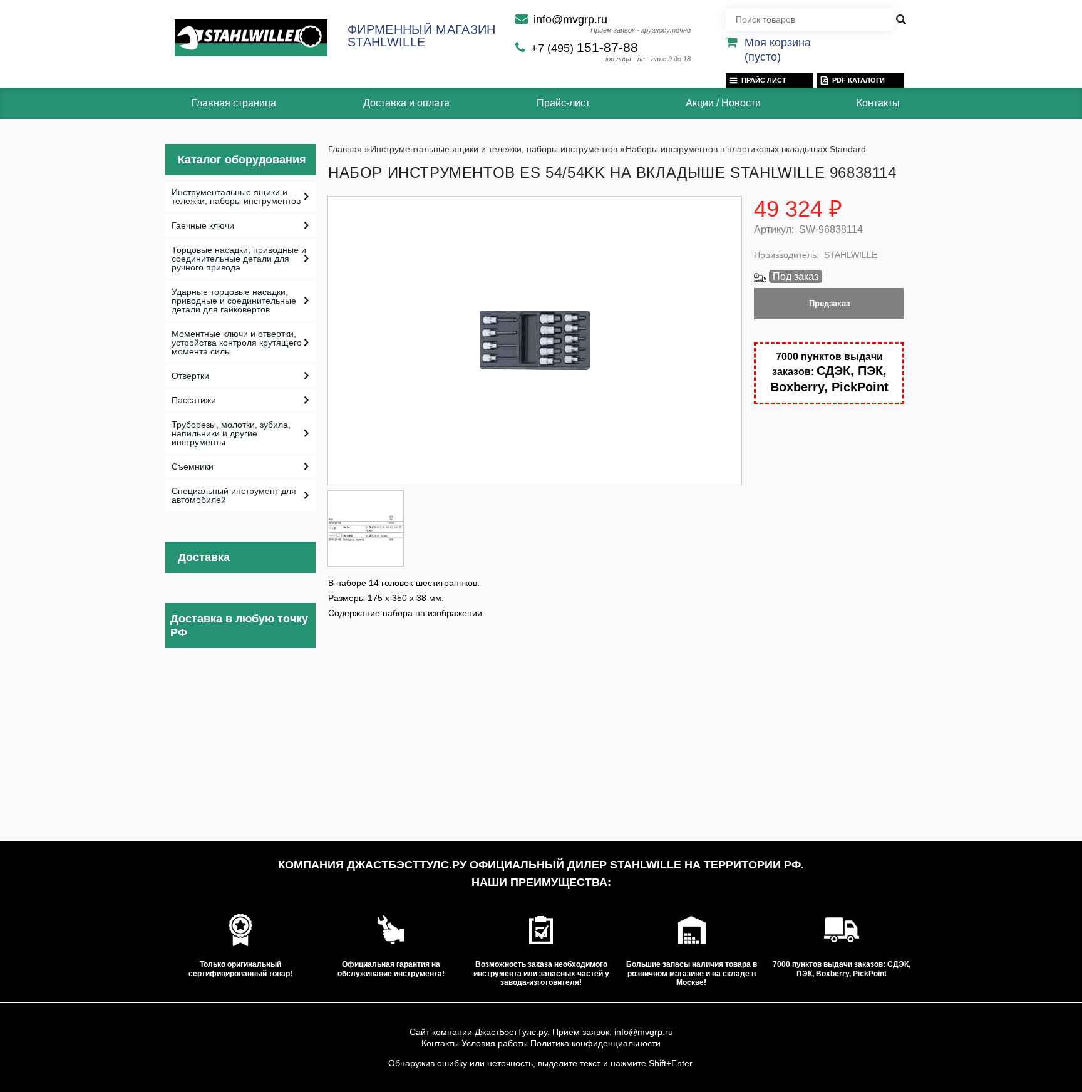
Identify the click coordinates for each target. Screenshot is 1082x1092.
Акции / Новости (723, 103)
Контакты (878, 103)
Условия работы (494, 1043)
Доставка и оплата (406, 103)
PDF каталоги (858, 80)
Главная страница (234, 103)
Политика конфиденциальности (595, 1043)
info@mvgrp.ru (570, 19)
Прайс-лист (563, 103)
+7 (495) (584, 48)
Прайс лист (763, 80)
